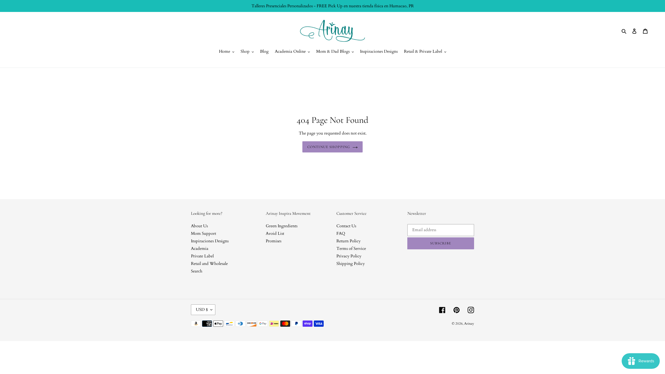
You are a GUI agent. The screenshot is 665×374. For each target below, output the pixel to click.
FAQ (340, 233)
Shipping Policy (350, 263)
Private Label (202, 256)
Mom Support (203, 233)
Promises (273, 241)
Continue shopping (328, 147)
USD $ (202, 309)
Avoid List (275, 233)
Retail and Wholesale (209, 263)
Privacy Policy (348, 256)
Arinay (469, 323)
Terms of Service (351, 248)
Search (196, 271)
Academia (199, 248)
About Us (199, 226)
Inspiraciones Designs (210, 241)
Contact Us (346, 226)
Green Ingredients (281, 226)
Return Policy (348, 241)
